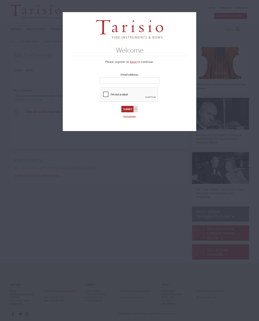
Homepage (129, 116)
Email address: (130, 74)
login (133, 62)
